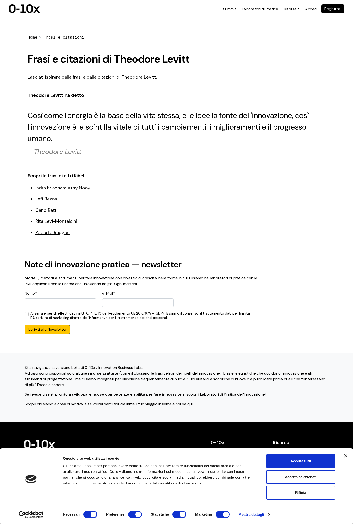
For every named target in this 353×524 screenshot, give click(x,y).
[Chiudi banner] (345, 456)
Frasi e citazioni (63, 37)
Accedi (311, 9)
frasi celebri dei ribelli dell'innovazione (187, 373)
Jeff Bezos (46, 199)
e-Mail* (108, 293)
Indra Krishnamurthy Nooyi (63, 188)
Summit (229, 9)
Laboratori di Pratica (260, 9)
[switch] (135, 514)
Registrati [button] (332, 8)
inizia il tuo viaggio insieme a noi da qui (159, 403)
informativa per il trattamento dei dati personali (128, 318)
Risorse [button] (290, 9)
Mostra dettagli (251, 514)
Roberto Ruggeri (52, 233)
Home (32, 37)
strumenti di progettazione (48, 379)
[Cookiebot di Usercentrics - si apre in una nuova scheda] (31, 514)
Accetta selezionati (300, 477)
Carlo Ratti (46, 210)
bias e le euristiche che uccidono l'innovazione (263, 373)
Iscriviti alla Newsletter (47, 329)
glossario (142, 373)
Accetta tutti (301, 461)
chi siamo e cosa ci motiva (60, 403)
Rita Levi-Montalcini (56, 221)
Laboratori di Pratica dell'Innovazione (232, 394)
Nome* (31, 293)
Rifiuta (300, 492)
